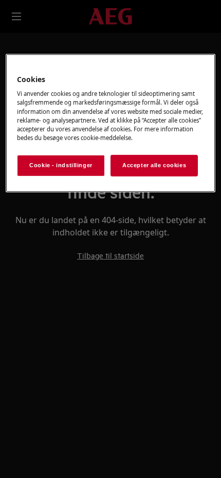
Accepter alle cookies (154, 165)
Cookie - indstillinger (61, 165)
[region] (111, 123)
